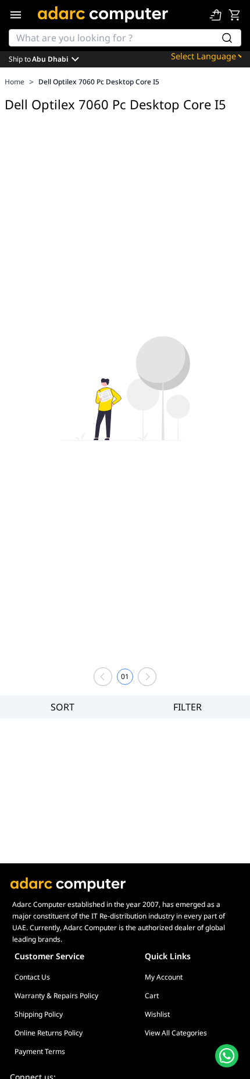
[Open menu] (16, 14)
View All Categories (176, 1033)
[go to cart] (234, 15)
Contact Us (32, 977)
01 (125, 676)
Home (14, 82)
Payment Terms (40, 1051)
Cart (152, 996)
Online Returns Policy (49, 1033)
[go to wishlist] (216, 15)
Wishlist (157, 1014)
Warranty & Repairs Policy (56, 996)
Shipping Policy (39, 1014)
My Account (164, 977)
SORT (62, 707)
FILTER (187, 707)
